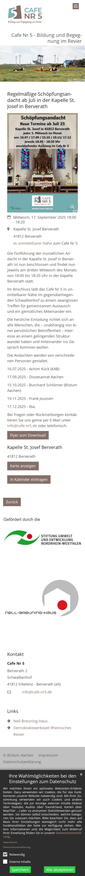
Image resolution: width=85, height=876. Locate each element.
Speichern (20, 869)
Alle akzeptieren (59, 869)
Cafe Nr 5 (15, 663)
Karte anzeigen (23, 465)
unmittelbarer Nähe (35, 243)
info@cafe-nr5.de (22, 425)
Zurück (12, 501)
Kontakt (15, 654)
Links (12, 711)
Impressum (10, 842)
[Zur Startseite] (24, 14)
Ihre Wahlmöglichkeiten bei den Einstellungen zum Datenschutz (42, 778)
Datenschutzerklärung (17, 847)
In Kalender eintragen (28, 479)
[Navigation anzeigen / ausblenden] (76, 6)
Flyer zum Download (28, 435)
